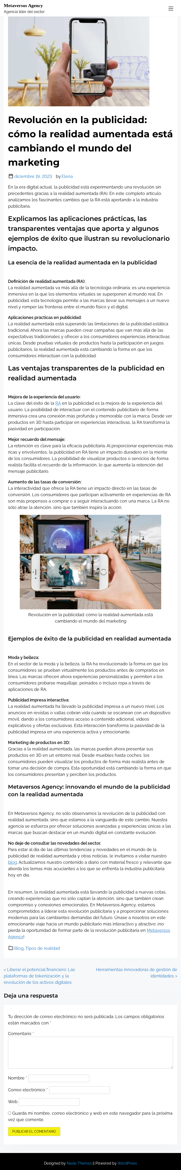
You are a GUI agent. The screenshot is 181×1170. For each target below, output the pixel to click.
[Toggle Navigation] (171, 8)
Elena (67, 176)
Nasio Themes (80, 1163)
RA (58, 403)
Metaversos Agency (23, 5)
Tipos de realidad (42, 948)
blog (12, 862)
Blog (19, 948)
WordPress (127, 1163)
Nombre (17, 1077)
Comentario (21, 1033)
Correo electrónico (28, 1089)
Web (12, 1101)
